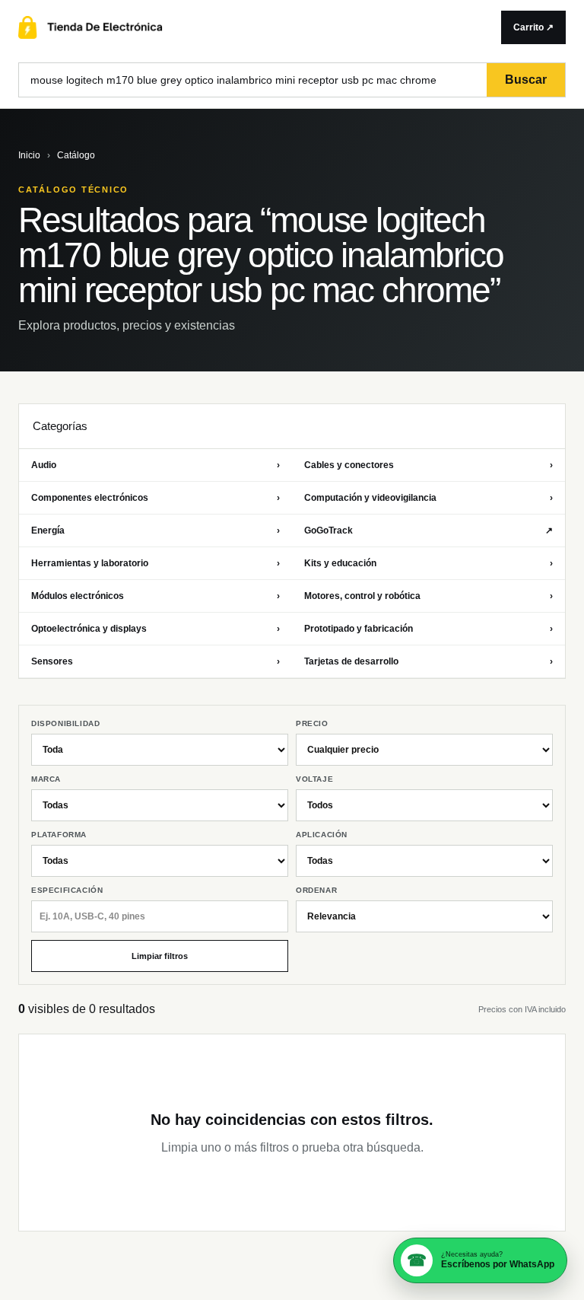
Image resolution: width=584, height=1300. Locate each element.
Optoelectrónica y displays (155, 628)
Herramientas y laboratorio (155, 563)
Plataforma (59, 834)
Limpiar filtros (160, 956)
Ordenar (316, 890)
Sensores (155, 661)
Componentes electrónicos (155, 497)
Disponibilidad (65, 723)
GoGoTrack (428, 530)
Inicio (29, 155)
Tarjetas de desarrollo (428, 661)
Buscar (526, 79)
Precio (312, 723)
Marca (46, 779)
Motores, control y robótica (428, 596)
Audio (155, 465)
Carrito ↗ (533, 27)
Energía (155, 530)
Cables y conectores (428, 465)
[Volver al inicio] (250, 27)
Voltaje (314, 779)
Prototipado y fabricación (428, 628)
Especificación (67, 890)
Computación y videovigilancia (428, 497)
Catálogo (76, 155)
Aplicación (322, 834)
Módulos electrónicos (155, 596)
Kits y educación (428, 563)
